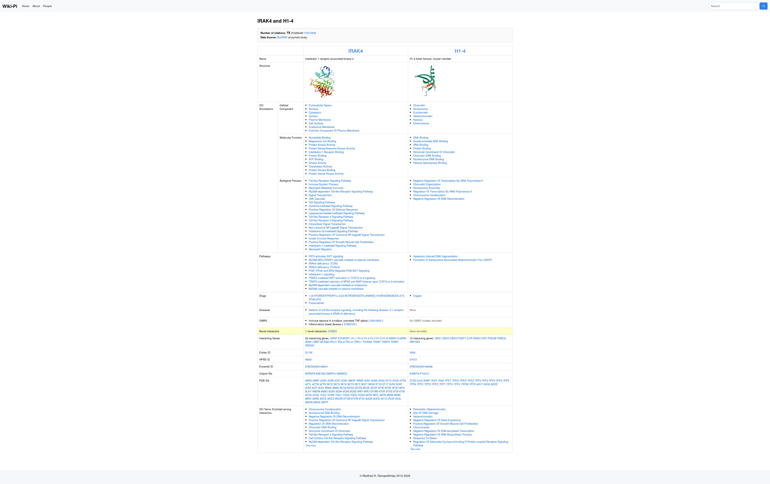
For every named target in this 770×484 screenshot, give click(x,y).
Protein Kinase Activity (322, 145)
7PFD (427, 384)
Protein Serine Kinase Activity (326, 173)
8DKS (315, 398)
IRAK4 (355, 50)
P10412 (424, 373)
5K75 (337, 384)
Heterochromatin (422, 116)
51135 (308, 352)
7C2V (323, 395)
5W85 (335, 388)
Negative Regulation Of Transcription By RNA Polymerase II (448, 180)
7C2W (330, 395)
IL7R (469, 338)
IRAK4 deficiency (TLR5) (323, 263)
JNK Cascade (317, 198)
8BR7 (308, 398)
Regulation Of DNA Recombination (329, 423)
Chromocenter (421, 427)
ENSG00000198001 (316, 366)
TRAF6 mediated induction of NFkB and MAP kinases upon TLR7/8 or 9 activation (356, 281)
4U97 (367, 380)
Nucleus (313, 109)
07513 (413, 359)
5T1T (385, 384)
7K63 (441, 380)
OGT (484, 338)
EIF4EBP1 (344, 338)
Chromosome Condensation (429, 195)
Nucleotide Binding (319, 137)
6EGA (350, 388)
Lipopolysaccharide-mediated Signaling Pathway (337, 213)
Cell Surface (316, 123)
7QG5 (361, 395)
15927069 (309, 32)
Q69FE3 (331, 373)
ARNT (333, 338)
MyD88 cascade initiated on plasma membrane (336, 289)
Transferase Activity (320, 166)
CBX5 (453, 338)
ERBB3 (332, 331)
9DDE (494, 384)
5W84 (328, 388)
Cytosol (313, 116)
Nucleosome (420, 109)
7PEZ (470, 380)
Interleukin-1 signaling (321, 274)
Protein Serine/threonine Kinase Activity (332, 148)
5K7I (357, 384)
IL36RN (401, 338)
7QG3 (353, 395)
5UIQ (392, 384)
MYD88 (324, 342)
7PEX (463, 380)
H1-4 (460, 50)
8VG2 (487, 384)
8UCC (376, 398)
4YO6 (395, 380)
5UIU (321, 388)
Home (25, 6)
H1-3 (366, 338)
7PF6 (506, 380)
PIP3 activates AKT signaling (326, 256)
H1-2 (360, 338)
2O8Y (323, 380)
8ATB (369, 395)
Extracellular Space (320, 105)
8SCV (330, 398)
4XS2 (381, 380)
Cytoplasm (315, 112)
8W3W (309, 402)
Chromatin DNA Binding (427, 155)
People (47, 6)
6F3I (402, 388)
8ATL (376, 395)
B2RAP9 (310, 373)
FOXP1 (462, 338)
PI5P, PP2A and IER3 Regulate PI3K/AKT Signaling (339, 270)
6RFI (360, 391)
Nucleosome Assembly (426, 188)
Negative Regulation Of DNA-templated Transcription (443, 431)
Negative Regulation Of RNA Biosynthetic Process (442, 434)
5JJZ (420, 380)
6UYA (308, 395)
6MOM (316, 391)
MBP (316, 342)
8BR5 (390, 395)
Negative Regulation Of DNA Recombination (438, 198)
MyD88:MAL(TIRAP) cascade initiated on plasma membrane (344, 260)
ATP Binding (316, 159)
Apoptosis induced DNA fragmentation (435, 256)
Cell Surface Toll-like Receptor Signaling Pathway (337, 438)
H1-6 (385, 338)
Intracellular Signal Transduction (327, 224)
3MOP (352, 380)
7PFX (472, 384)
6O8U (331, 391)
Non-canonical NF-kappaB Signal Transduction (336, 227)
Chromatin (419, 105)
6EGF (374, 388)
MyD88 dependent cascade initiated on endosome (338, 285)
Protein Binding (317, 155)
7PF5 (499, 380)
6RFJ (367, 391)
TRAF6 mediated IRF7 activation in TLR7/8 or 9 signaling (342, 278)
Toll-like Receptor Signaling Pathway (330, 180)
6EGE (366, 388)
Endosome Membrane (321, 127)
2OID (344, 380)
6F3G (395, 388)
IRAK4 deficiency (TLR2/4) (324, 267)
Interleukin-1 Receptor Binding (326, 152)
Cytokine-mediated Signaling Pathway (331, 206)
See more (311, 445)
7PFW (464, 384)
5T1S (378, 384)
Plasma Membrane (320, 120)
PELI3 (349, 342)
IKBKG (393, 338)
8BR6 (397, 395)
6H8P (427, 380)
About (36, 6)
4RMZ (359, 380)
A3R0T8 (414, 373)
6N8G (324, 391)
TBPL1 (358, 342)
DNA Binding (420, 137)
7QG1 (338, 395)
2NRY (316, 380)
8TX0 (362, 398)
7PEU (455, 380)
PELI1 (333, 342)
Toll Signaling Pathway (322, 202)
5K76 (343, 384)
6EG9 (343, 388)
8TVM (346, 398)
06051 (308, 359)
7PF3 (492, 380)
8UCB (369, 398)
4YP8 (402, 380)
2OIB (331, 380)
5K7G (350, 384)
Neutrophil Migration (320, 249)
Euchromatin (420, 112)
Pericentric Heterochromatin (429, 409)
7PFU (449, 384)
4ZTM (315, 384)
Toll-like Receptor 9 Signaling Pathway (331, 220)
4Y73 (388, 380)
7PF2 (485, 380)
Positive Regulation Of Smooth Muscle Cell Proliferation (341, 242)
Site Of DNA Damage (425, 413)
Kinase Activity (317, 163)
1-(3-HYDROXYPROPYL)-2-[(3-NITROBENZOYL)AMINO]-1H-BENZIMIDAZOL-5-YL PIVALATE (357, 297)
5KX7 (364, 384)
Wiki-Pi (9, 6)
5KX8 (371, 384)
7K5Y (434, 380)
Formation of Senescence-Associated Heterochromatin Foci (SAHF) (452, 260)
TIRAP (377, 342)
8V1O (384, 398)
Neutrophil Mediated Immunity (326, 188)
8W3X (317, 402)
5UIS (308, 388)
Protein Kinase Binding (322, 170)
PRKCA (501, 338)
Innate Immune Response (324, 238)
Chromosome (421, 123)
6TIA (402, 391)
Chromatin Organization (427, 184)
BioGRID (282, 37)
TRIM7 (394, 342)
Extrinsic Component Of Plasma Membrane (334, 130)
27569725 (349, 324)
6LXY (308, 391)
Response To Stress (425, 438)
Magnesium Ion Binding (322, 141)
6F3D (381, 388)
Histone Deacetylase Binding (430, 163)
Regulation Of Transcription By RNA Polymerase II (442, 191)
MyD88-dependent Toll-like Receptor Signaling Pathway (341, 191)
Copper (417, 296)
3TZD (413, 380)
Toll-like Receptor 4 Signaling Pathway (331, 217)
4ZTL (308, 384)
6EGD (358, 388)
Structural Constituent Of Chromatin (434, 152)
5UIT (314, 388)
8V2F (391, 398)
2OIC (337, 380)
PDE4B (492, 338)
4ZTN (323, 384)
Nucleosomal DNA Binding (428, 159)
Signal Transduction (320, 195)
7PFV (457, 384)
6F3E (388, 388)
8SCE (323, 398)
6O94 (339, 391)
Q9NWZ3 (341, 373)
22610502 (375, 320)
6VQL (316, 395)
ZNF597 (309, 345)
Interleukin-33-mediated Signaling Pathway (333, 231)
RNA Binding (420, 145)
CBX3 (445, 338)
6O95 (346, 391)
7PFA (413, 384)
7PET (448, 380)
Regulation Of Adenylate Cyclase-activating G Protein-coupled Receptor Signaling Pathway (460, 443)
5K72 (330, 384)
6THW (374, 391)
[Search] (764, 6)
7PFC (420, 384)
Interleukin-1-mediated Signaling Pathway (333, 245)
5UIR (399, 384)
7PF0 (478, 380)
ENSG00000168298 (421, 366)
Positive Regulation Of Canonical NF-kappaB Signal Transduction (347, 235)
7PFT (442, 384)
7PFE (435, 384)
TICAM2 (367, 342)
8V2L (398, 398)
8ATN (383, 395)
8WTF (324, 402)
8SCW (338, 398)
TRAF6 (386, 342)
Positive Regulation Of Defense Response (333, 209)
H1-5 (379, 338)
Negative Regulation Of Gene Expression (437, 420)
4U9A (374, 380)
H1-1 (354, 338)
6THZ (389, 391)
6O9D (353, 391)
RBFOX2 (415, 342)
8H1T (480, 384)
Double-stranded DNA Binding (430, 141)
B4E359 (320, 373)
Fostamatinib (316, 303)
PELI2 (341, 342)
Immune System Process (323, 184)
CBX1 (438, 338)
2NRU (308, 380)
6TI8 (395, 391)
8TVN (354, 398)
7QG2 (346, 395)
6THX (382, 391)
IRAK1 (309, 342)
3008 (412, 352)
